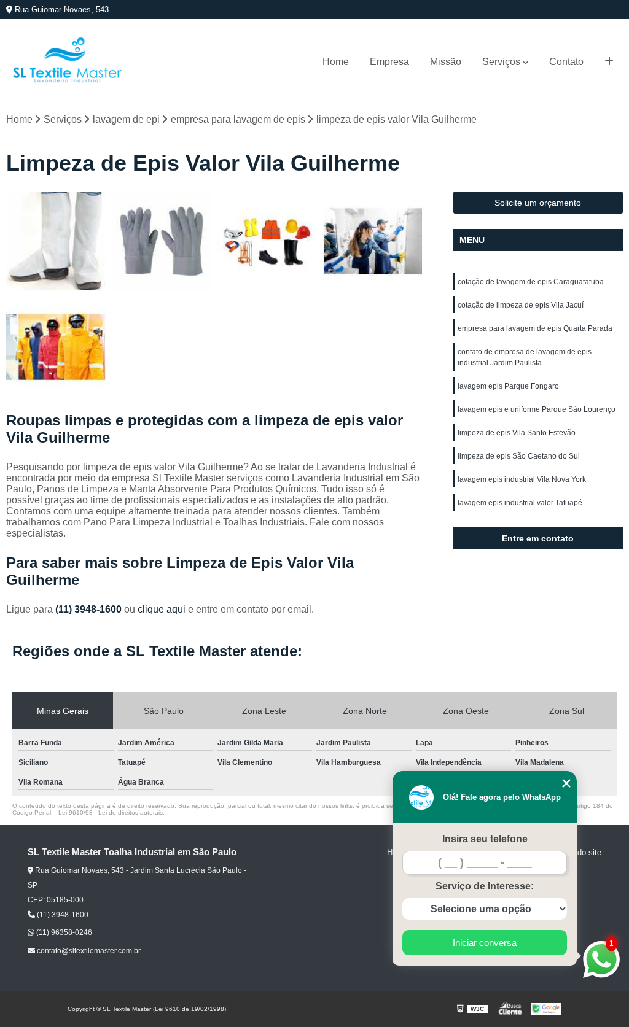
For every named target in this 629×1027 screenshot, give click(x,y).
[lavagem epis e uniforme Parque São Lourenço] (56, 347)
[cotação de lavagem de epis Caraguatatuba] (161, 241)
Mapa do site (578, 852)
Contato (566, 61)
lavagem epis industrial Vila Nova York (522, 479)
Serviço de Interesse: (485, 886)
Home (335, 61)
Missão (445, 61)
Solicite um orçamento (537, 202)
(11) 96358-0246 (63, 932)
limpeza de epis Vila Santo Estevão (517, 432)
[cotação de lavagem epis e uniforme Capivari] (373, 241)
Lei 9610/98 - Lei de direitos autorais (110, 812)
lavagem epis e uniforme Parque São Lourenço (536, 409)
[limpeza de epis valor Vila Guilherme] (56, 241)
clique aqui (162, 609)
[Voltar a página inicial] (67, 61)
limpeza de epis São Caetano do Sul (519, 456)
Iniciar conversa (485, 942)
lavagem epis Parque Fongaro (508, 386)
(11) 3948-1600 (89, 609)
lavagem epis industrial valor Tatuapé (520, 502)
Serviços (501, 61)
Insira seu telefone (485, 839)
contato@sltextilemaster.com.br (88, 951)
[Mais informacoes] (609, 62)
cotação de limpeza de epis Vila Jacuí (521, 305)
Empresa (389, 61)
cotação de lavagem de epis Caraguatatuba (531, 281)
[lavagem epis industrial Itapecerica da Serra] (267, 241)
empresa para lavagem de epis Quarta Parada (535, 328)
